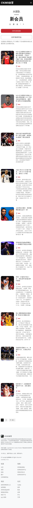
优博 (18, 492)
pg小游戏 (3, 497)
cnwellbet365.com (8, 442)
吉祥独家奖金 (16, 37)
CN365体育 (7, 2)
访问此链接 (16, 31)
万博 (18, 497)
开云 (18, 495)
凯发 (18, 490)
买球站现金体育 (5, 490)
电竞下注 (3, 495)
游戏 (2, 472)
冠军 (18, 487)
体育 (2, 470)
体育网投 (3, 487)
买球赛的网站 (21, 467)
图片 (2, 474)
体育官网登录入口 (6, 485)
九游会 (19, 485)
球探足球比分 (21, 472)
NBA (19, 66)
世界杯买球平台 (21, 470)
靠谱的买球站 (4, 492)
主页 (2, 467)
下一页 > (12, 420)
